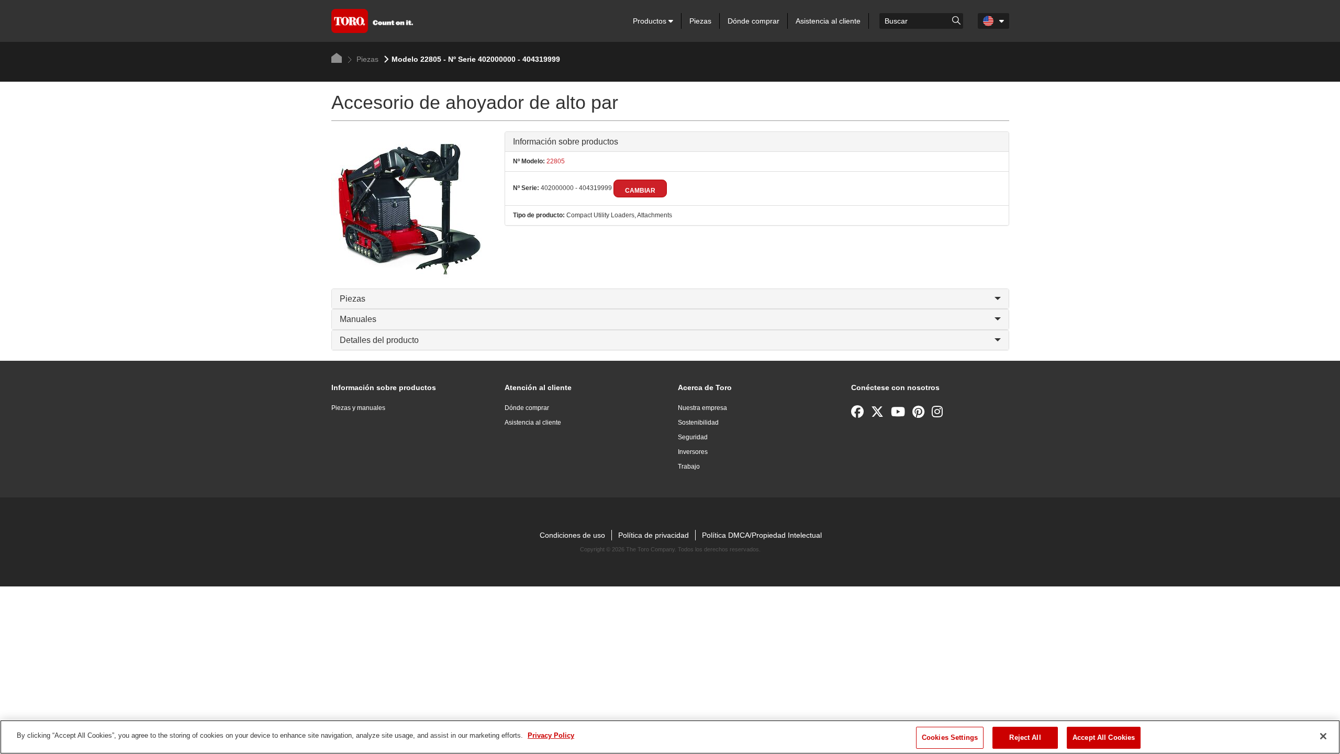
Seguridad (693, 437)
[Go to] (956, 20)
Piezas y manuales (358, 408)
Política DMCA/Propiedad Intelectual (762, 535)
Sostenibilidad (698, 422)
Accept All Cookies (1104, 737)
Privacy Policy (551, 735)
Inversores (693, 452)
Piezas (700, 21)
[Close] (1323, 736)
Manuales (358, 319)
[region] (670, 737)
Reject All (1025, 737)
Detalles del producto (379, 340)
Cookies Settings (950, 737)
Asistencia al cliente (828, 21)
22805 (555, 161)
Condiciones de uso (572, 535)
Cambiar (640, 190)
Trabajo (689, 466)
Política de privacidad (653, 535)
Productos (650, 21)
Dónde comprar (753, 21)
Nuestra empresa (702, 408)
